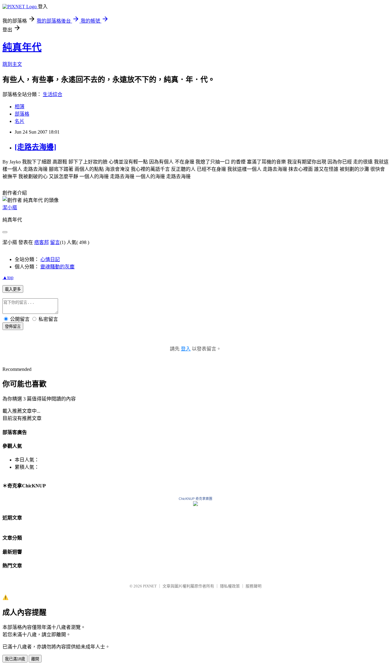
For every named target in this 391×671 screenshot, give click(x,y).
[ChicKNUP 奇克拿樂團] (195, 504)
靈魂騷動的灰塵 (57, 266)
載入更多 (13, 289)
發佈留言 (13, 326)
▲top (7, 277)
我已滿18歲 (15, 659)
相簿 (19, 106)
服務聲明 (253, 586)
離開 (35, 659)
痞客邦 (41, 242)
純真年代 (22, 47)
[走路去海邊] (35, 147)
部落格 (22, 114)
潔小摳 (9, 207)
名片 (19, 121)
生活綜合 (52, 94)
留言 (55, 242)
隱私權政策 (230, 586)
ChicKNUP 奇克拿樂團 (195, 499)
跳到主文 (12, 64)
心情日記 (50, 259)
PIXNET (150, 586)
